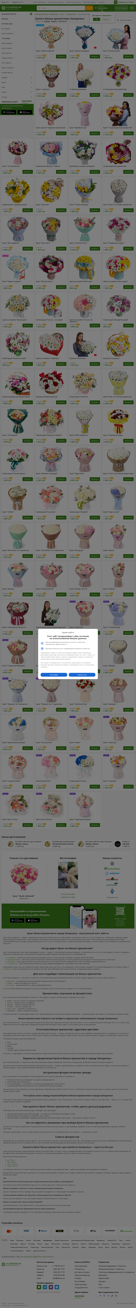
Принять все (82, 675)
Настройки (54, 675)
